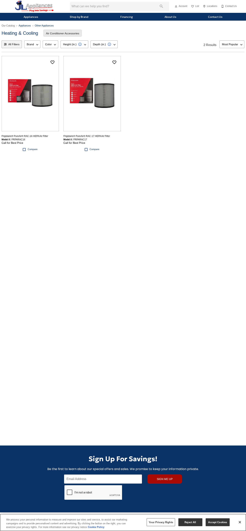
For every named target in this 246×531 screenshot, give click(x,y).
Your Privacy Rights (161, 522)
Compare (32, 149)
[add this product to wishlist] (52, 62)
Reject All (190, 522)
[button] (176, 6)
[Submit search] (161, 6)
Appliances (31, 17)
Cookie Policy (96, 527)
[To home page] (34, 6)
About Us (170, 17)
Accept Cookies (217, 522)
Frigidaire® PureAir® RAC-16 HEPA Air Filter (25, 136)
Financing (126, 17)
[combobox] (32, 44)
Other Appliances (44, 25)
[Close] (240, 522)
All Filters (13, 44)
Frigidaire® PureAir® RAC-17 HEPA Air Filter (86, 136)
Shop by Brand (79, 17)
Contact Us (215, 17)
